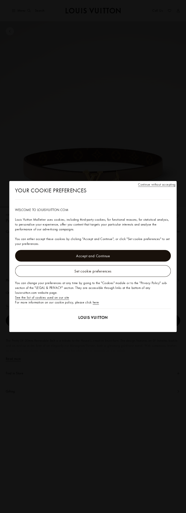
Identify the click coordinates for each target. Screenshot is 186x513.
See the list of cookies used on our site (42, 297)
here (96, 302)
